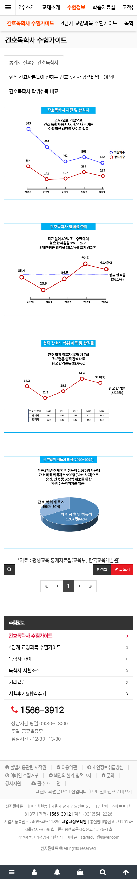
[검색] (102, 872)
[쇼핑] (79, 872)
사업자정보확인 (74, 822)
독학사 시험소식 (24, 670)
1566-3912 (42, 710)
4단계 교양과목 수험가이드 (89, 23)
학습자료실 (103, 8)
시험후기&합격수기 (27, 694)
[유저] (34, 872)
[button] (9, 569)
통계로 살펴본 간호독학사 (33, 63)
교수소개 (26, 8)
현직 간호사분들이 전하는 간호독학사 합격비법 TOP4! (62, 77)
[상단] (125, 872)
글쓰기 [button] (124, 569)
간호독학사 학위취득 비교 (33, 91)
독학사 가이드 (22, 659)
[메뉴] (11, 872)
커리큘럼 (17, 682)
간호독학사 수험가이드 (30, 23)
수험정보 (76, 8)
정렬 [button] (103, 569)
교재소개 (51, 8)
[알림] (57, 872)
